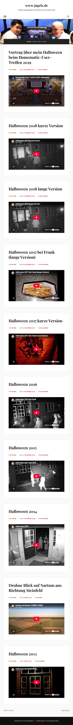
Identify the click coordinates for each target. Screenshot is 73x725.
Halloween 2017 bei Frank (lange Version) (32, 254)
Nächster (65, 710)
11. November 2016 (28, 391)
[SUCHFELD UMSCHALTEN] (68, 16)
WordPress (29, 721)
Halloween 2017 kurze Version (35, 320)
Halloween (43, 69)
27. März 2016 (27, 597)
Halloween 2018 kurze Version (36, 125)
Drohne (39, 597)
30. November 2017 (28, 264)
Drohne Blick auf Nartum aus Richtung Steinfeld (35, 588)
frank (14, 69)
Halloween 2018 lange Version (35, 188)
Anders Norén (54, 721)
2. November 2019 (28, 69)
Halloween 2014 (23, 511)
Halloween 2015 (23, 447)
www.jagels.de (36, 5)
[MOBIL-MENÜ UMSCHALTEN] (5, 16)
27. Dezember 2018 (28, 133)
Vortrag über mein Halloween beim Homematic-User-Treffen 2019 (35, 57)
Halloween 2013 (23, 653)
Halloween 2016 (23, 384)
